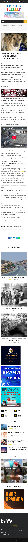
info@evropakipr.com (7, 534)
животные (9, 226)
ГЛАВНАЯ (6, 25)
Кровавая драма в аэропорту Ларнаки (14, 308)
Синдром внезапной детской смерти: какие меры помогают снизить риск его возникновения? (17, 434)
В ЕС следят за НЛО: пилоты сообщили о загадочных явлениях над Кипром (17, 448)
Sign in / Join (5, 1)
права (15, 228)
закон (3, 228)
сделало (22, 171)
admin (13, 540)
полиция (9, 228)
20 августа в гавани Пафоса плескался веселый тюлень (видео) (17, 425)
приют (20, 228)
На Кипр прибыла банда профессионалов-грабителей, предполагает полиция (14, 339)
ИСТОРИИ (11, 310)
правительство (17, 226)
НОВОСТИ (13, 25)
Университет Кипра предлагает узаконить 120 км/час (14, 278)
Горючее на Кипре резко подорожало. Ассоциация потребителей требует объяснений (17, 441)
